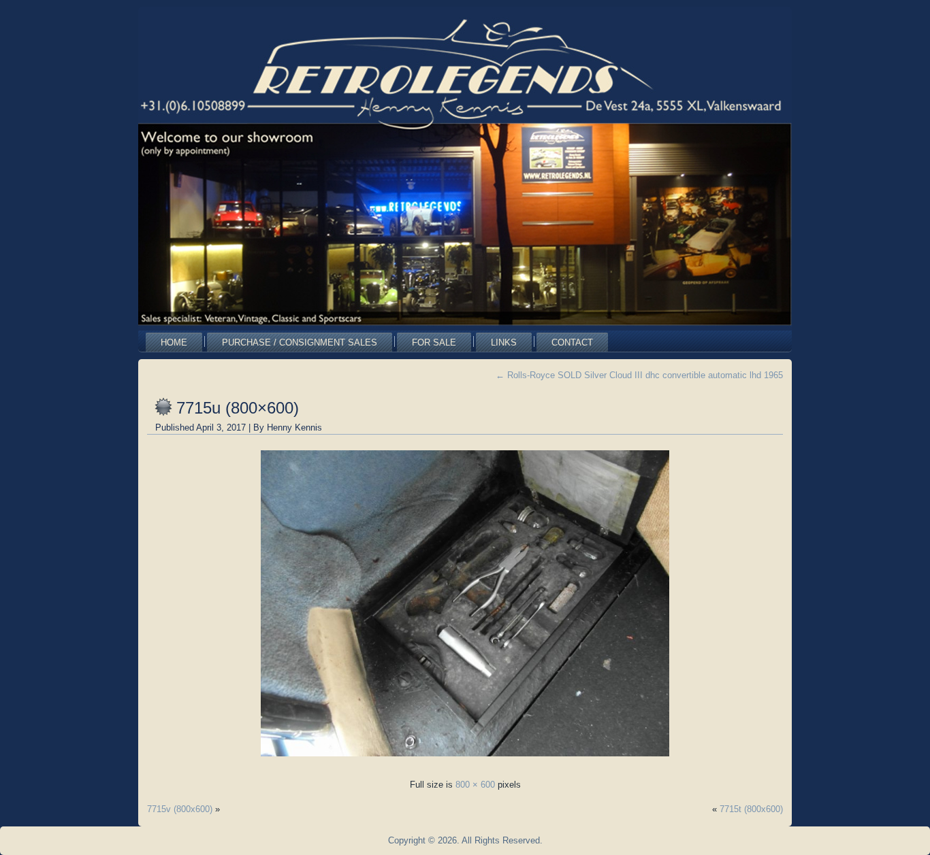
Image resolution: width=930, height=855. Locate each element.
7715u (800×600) (237, 408)
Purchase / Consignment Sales (299, 342)
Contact (572, 342)
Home (174, 342)
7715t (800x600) (751, 809)
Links (504, 342)
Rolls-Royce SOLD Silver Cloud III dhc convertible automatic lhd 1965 (639, 375)
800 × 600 (475, 784)
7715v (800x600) (179, 809)
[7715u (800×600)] (465, 760)
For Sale (434, 342)
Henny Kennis (294, 427)
